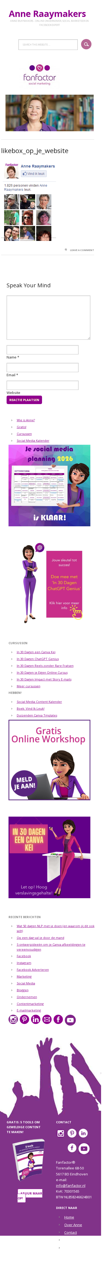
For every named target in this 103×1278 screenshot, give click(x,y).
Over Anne (73, 1224)
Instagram (24, 963)
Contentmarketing (30, 1004)
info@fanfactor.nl (70, 1185)
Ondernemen (27, 997)
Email (11, 374)
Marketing (24, 976)
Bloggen (23, 990)
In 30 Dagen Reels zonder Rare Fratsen (45, 666)
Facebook (24, 956)
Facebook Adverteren (33, 970)
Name (11, 357)
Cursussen (24, 434)
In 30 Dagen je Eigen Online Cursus (42, 672)
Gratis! (21, 427)
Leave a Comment (82, 250)
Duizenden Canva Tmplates (37, 715)
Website (13, 392)
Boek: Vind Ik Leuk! (30, 708)
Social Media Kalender (33, 440)
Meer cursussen (28, 686)
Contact (70, 1232)
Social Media (26, 983)
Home (69, 1217)
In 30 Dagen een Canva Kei (36, 652)
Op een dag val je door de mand (40, 938)
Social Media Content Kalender (39, 702)
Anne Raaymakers (49, 13)
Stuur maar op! (30, 1195)
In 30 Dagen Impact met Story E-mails (44, 679)
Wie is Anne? (26, 420)
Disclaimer (73, 1240)
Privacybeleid (75, 1248)
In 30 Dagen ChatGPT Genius (38, 659)
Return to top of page (48, 1270)
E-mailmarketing (29, 1010)
